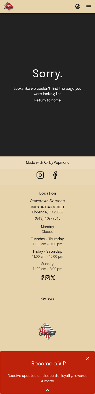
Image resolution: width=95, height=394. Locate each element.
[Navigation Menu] (89, 6)
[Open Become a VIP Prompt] (47, 390)
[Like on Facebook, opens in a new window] (55, 177)
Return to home (47, 100)
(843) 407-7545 (47, 218)
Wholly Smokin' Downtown (47, 331)
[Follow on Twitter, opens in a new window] (52, 279)
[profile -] (77, 6)
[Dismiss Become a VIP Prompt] (87, 358)
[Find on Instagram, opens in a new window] (40, 177)
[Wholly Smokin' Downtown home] (23, 6)
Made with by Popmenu (36, 163)
